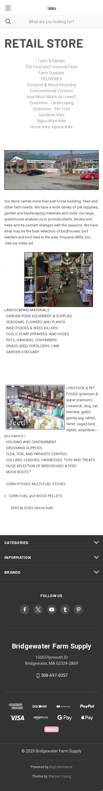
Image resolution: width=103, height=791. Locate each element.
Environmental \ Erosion (51, 91)
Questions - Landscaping (51, 103)
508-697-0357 (54, 675)
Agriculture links (51, 121)
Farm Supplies (51, 73)
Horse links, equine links (51, 127)
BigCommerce (60, 767)
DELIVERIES (51, 79)
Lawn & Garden (51, 61)
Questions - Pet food (51, 109)
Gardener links (51, 115)
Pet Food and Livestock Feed (51, 67)
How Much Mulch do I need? (51, 97)
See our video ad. (19, 243)
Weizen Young (59, 776)
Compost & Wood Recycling (51, 85)
